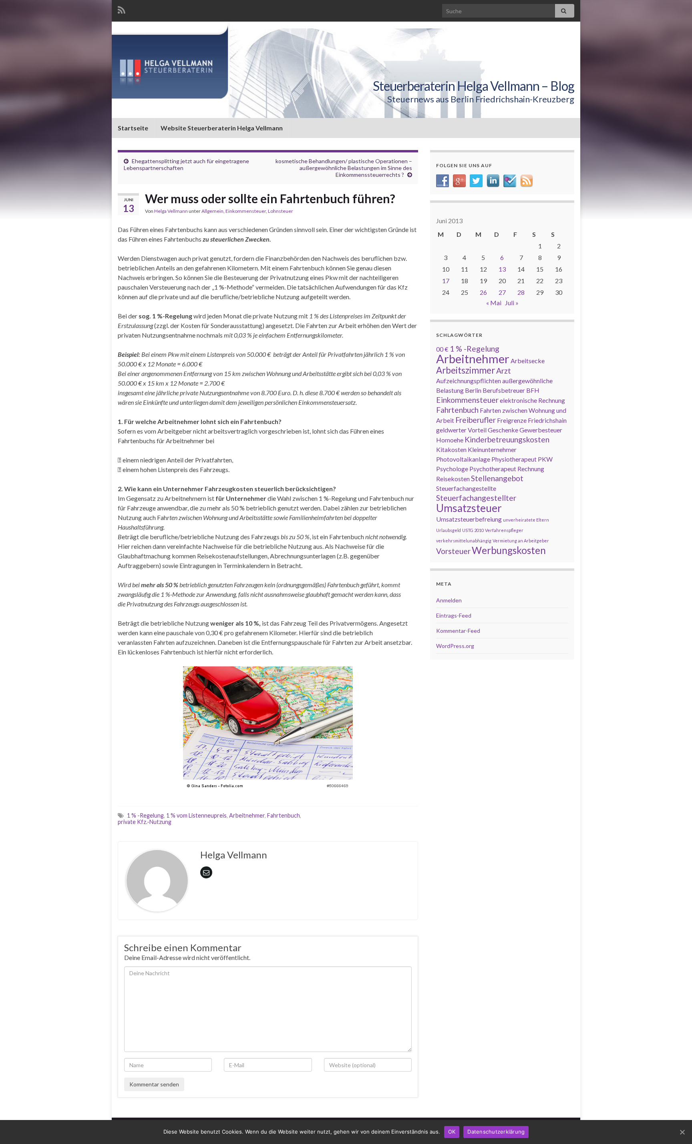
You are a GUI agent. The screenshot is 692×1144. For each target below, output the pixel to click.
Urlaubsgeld (448, 530)
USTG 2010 (473, 530)
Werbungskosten (509, 550)
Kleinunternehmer (492, 449)
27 (502, 292)
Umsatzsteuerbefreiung (469, 519)
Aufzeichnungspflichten (468, 380)
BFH (532, 390)
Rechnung (530, 468)
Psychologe (452, 468)
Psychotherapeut (492, 468)
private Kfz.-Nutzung (144, 821)
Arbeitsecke (528, 360)
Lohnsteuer (280, 211)
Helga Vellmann (171, 211)
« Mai (493, 302)
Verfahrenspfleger (504, 530)
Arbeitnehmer (247, 815)
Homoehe (449, 440)
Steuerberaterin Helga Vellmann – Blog (473, 86)
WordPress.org (455, 645)
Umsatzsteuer (469, 508)
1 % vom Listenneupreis (196, 815)
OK (452, 1131)
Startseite (133, 128)
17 (445, 280)
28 (521, 292)
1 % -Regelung (145, 815)
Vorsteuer (453, 551)
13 (502, 269)
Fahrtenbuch (283, 815)
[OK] (682, 1132)
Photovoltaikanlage (463, 459)
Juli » (512, 302)
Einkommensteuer (245, 211)
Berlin (473, 390)
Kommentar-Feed (458, 630)
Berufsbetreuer (504, 390)
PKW (545, 459)
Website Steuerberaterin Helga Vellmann (222, 128)
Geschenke (503, 430)
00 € (442, 349)
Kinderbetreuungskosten (507, 439)
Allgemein (212, 211)
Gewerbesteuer (540, 430)
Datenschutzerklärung (496, 1131)
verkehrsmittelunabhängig (463, 540)
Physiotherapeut (514, 459)
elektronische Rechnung (532, 400)
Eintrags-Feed (453, 615)
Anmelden (449, 600)
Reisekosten (453, 478)
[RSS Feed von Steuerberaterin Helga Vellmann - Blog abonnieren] (121, 8)
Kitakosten (451, 449)
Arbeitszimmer (465, 370)
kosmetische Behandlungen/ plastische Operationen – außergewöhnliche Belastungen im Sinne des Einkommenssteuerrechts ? (344, 168)
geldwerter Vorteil (461, 430)
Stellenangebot (497, 478)
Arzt (503, 370)
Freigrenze (512, 420)
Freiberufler (475, 419)
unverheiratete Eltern (526, 519)
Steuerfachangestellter (476, 497)
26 (483, 292)
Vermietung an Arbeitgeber (521, 540)
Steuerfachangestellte (466, 488)
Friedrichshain (547, 420)
